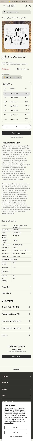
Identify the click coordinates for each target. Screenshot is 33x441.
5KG (5, 110)
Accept (15, 427)
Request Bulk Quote (16, 137)
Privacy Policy (9, 423)
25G (5, 93)
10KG (5, 114)
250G (5, 101)
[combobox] (16, 12)
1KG (5, 106)
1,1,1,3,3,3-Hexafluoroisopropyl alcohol (16, 18)
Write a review (16, 356)
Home (3, 18)
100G (5, 97)
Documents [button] (6, 74)
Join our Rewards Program (17, 1)
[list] (16, 36)
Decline (15, 432)
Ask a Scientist (24, 69)
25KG (5, 119)
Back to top (16, 369)
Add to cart (16, 133)
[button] (30, 6)
